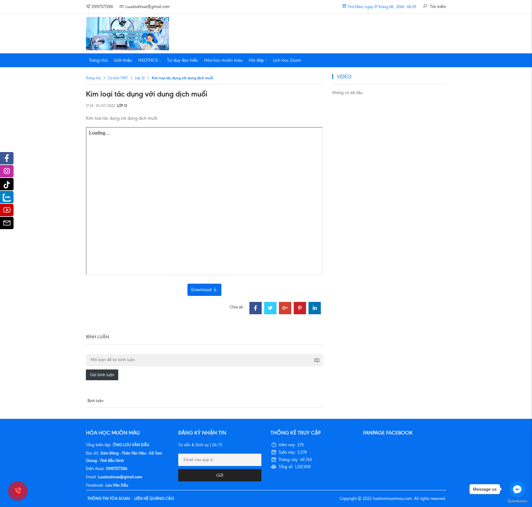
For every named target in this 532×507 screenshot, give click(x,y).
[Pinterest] (300, 309)
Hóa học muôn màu (223, 60)
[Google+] (285, 309)
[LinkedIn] (314, 309)
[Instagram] (7, 172)
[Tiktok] (7, 184)
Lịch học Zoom (287, 60)
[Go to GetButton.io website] (517, 501)
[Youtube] (7, 211)
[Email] (7, 224)
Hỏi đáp (256, 60)
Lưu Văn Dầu (116, 485)
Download (202, 289)
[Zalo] (7, 197)
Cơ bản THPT (118, 78)
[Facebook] (255, 309)
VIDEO (344, 76)
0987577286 (102, 6)
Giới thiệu (123, 60)
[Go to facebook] (517, 489)
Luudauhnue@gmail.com (147, 6)
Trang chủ (98, 60)
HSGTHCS (148, 60)
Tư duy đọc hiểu (182, 60)
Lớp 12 (140, 78)
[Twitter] (270, 309)
